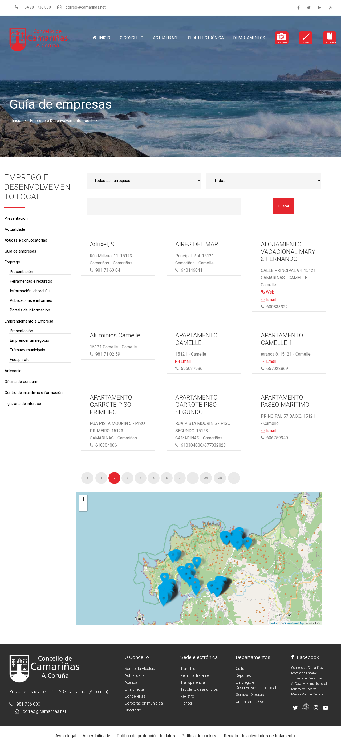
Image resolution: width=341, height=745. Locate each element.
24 (206, 478)
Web (269, 292)
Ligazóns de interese (23, 403)
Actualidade (165, 37)
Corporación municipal (144, 703)
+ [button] (83, 499)
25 (220, 478)
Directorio (133, 710)
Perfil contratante (194, 675)
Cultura (242, 668)
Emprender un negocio (29, 340)
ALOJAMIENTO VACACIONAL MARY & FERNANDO (288, 252)
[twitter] (309, 7)
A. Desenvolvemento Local (309, 684)
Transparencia (192, 682)
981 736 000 (28, 704)
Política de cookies (199, 735)
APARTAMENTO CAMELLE (196, 339)
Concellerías (135, 696)
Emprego (12, 262)
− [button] (83, 507)
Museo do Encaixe (303, 689)
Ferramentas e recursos (31, 281)
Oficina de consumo (22, 381)
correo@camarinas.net (44, 711)
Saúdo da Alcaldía (140, 668)
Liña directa (134, 689)
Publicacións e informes (31, 300)
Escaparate (20, 359)
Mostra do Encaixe (304, 673)
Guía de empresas (20, 251)
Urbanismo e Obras (252, 701)
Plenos (186, 703)
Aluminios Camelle (115, 335)
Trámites (187, 668)
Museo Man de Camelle (307, 694)
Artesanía (13, 370)
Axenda (131, 682)
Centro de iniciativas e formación (34, 392)
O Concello (137, 657)
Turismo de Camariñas (307, 678)
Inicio (104, 37)
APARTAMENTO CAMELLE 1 (282, 339)
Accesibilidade (96, 735)
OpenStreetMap (293, 623)
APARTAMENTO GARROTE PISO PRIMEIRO (111, 405)
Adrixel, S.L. (105, 244)
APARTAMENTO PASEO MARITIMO (285, 401)
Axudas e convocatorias (26, 240)
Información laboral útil (30, 290)
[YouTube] (319, 7)
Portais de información (30, 310)
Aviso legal (65, 735)
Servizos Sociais (250, 695)
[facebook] (298, 7)
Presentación (16, 218)
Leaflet (273, 623)
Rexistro (187, 696)
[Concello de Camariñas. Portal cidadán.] (38, 39)
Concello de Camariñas (307, 668)
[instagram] (330, 7)
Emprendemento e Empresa (29, 321)
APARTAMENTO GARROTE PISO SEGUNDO (196, 405)
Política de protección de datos (146, 735)
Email (270, 299)
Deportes (243, 675)
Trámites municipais (27, 350)
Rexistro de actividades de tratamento (259, 735)
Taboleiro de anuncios (199, 689)
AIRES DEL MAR (196, 244)
